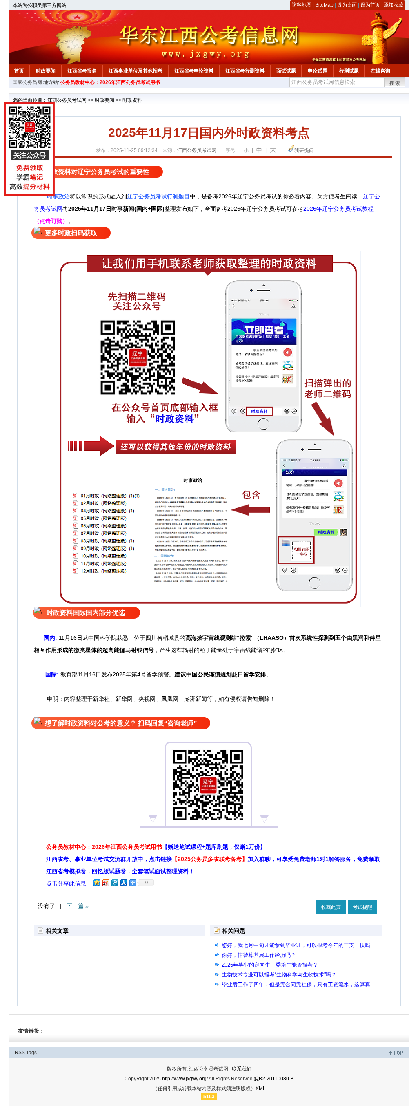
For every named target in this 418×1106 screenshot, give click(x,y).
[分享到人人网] (123, 882)
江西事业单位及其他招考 (135, 71)
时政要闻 (46, 71)
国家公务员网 (27, 82)
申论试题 (317, 71)
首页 (19, 71)
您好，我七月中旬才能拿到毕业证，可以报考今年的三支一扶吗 (296, 945)
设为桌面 (347, 5)
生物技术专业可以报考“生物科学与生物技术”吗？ (279, 975)
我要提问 (304, 150)
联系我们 (241, 1069)
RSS (20, 1052)
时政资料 (132, 100)
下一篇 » (78, 906)
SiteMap (324, 5)
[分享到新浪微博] (105, 882)
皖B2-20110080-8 (273, 1079)
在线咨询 (380, 71)
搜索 (395, 83)
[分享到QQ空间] (96, 882)
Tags (31, 1052)
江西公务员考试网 (67, 100)
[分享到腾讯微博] (114, 882)
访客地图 (301, 5)
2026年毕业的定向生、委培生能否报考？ (270, 965)
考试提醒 (362, 907)
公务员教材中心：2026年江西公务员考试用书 (110, 82)
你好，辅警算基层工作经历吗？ (259, 955)
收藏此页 (331, 907)
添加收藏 (393, 5)
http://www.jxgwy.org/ (185, 1079)
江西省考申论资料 (193, 71)
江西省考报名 (82, 71)
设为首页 (370, 5)
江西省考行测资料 (245, 71)
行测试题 (349, 71)
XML (261, 1088)
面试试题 (286, 71)
